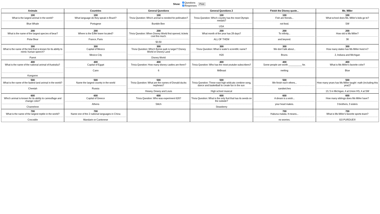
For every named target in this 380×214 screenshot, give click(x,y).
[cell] (32, 21)
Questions (190, 2)
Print (201, 4)
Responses (191, 5)
